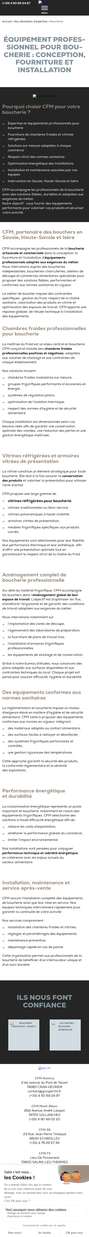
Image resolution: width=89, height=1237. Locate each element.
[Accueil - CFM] (44, 1068)
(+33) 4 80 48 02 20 (44, 1119)
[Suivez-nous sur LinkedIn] (84, 3)
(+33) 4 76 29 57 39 (44, 1143)
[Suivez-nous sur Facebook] (70, 3)
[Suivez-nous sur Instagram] (77, 3)
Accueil (7, 21)
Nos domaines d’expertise (31, 21)
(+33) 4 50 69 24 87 (16, 3)
